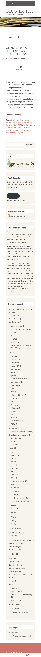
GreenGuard (15, 336)
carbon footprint (16, 532)
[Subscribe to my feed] (8, 216)
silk (12, 484)
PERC (13, 398)
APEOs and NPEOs (18, 359)
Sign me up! (13, 196)
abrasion (14, 588)
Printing (11, 581)
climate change (14, 428)
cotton (26, 120)
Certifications (13, 322)
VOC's (13, 424)
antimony (14, 356)
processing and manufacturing (21, 595)
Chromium (14, 369)
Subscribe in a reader (17, 216)
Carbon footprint (14, 319)
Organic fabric (13, 571)
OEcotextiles (20, 11)
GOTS (20, 125)
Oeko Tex (14, 342)
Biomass (12, 312)
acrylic (13, 452)
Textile (11, 584)
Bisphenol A (15, 366)
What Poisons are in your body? (20, 636)
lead (12, 388)
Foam (11, 517)
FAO (19, 122)
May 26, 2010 (20, 71)
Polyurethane (13, 633)
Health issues (13, 550)
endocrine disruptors (18, 379)
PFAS (13, 405)
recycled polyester (19, 613)
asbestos (14, 363)
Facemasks (13, 441)
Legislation (12, 562)
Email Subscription (15, 178)
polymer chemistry (19, 498)
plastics (13, 609)
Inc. (24, 125)
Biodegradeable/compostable (19, 309)
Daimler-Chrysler (12, 122)
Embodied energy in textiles (18, 435)
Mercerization (15, 591)
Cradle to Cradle (16, 326)
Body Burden (13, 315)
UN (18, 133)
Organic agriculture (15, 568)
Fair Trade (12, 445)
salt (12, 414)
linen (12, 471)
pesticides (14, 401)
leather (13, 468)
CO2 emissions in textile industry (20, 432)
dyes (12, 376)
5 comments (20, 69)
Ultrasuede (14, 506)
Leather (11, 558)
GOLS (13, 332)
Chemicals (12, 352)
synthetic (14, 487)
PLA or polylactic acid (18, 481)
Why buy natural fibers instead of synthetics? (17, 51)
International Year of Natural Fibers (20, 126)
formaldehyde (15, 385)
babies (13, 554)
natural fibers (28, 130)
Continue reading (12, 114)
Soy (12, 524)
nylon (12, 478)
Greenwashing (14, 547)
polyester (16, 495)
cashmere (14, 458)
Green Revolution (15, 543)
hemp (13, 465)
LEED (13, 339)
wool (21, 133)
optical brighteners (17, 395)
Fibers (16, 120)
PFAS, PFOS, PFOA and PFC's (20, 574)
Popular (11, 578)
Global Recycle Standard (19, 329)
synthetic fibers (11, 133)
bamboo (13, 455)
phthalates (14, 408)
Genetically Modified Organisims (20, 540)
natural (13, 474)
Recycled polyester (19, 501)
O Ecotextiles (20, 246)
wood (12, 536)
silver (12, 418)
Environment (13, 438)
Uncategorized (14, 605)
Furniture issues (14, 528)
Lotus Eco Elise (17, 130)
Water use (14, 600)
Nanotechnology (14, 565)
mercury (13, 392)
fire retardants (15, 382)
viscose (13, 509)
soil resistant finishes (18, 421)
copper (13, 372)
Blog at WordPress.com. (14, 652)
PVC (12, 411)
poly (12, 521)
